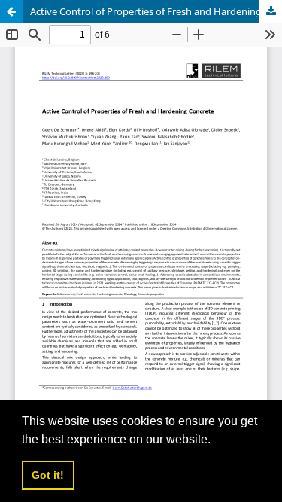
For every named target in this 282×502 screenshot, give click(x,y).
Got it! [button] (48, 475)
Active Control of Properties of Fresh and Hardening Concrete (156, 11)
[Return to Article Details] (11, 11)
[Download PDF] (270, 11)
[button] (216, 440)
